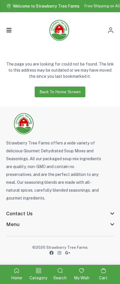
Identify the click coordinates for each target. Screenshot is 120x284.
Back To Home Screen (60, 91)
